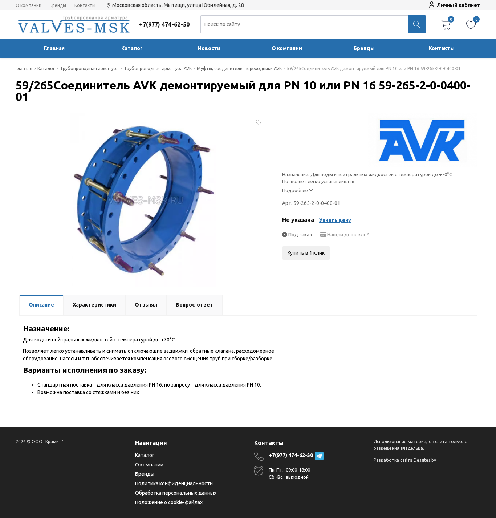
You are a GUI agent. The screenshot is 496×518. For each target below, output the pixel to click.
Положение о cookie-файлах (169, 502)
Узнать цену (335, 220)
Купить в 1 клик (306, 253)
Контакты (84, 5)
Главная (54, 48)
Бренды (58, 5)
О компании (28, 5)
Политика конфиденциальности (174, 483)
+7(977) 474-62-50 (291, 455)
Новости (209, 48)
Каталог (132, 48)
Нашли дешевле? (347, 235)
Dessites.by (425, 460)
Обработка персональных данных (175, 493)
